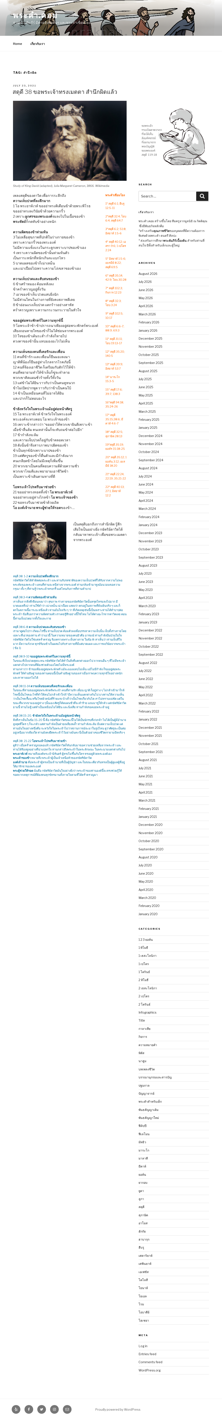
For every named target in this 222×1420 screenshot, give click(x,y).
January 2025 (148, 427)
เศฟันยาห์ (145, 1263)
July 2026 (145, 282)
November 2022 (150, 638)
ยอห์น (142, 1174)
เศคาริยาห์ (145, 1255)
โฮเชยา (144, 1320)
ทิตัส (141, 1053)
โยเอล (143, 1296)
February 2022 (149, 711)
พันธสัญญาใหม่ (149, 1118)
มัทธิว (142, 1142)
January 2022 (148, 719)
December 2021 (150, 727)
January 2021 (148, 816)
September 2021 (151, 752)
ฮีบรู (141, 1247)
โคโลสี (143, 1280)
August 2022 (148, 663)
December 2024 (150, 436)
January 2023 (148, 622)
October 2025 (149, 355)
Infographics (148, 1012)
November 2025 (150, 346)
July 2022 (145, 671)
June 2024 (146, 484)
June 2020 (146, 873)
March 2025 (147, 411)
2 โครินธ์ (144, 1004)
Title (142, 1020)
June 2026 (146, 290)
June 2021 (146, 776)
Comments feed (150, 1362)
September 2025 (151, 363)
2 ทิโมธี (144, 980)
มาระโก (144, 1150)
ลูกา (141, 1199)
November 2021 (150, 735)
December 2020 (151, 825)
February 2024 (149, 517)
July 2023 (145, 573)
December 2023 (150, 533)
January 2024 (148, 525)
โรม (141, 1304)
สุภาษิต (143, 1215)
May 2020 (146, 881)
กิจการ (143, 1037)
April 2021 (145, 792)
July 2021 (145, 768)
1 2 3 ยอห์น (146, 939)
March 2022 (147, 703)
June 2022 (146, 679)
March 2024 (147, 508)
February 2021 (149, 808)
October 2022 (149, 646)
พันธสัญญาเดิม (148, 1110)
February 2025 (149, 419)
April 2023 (146, 598)
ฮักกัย (142, 1231)
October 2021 (148, 744)
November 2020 (151, 833)
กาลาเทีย (144, 1028)
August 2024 (148, 468)
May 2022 (146, 687)
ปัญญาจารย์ (146, 1093)
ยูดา (141, 1191)
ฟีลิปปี (143, 1126)
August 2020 (148, 857)
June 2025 (146, 387)
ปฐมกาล (144, 1085)
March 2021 (147, 800)
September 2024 (151, 460)
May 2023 (146, 590)
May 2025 (146, 395)
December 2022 (150, 630)
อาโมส (143, 1223)
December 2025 (150, 338)
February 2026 (149, 322)
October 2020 (149, 841)
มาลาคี (143, 1158)
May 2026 (146, 298)
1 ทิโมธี (143, 947)
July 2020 (145, 865)
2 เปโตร (144, 996)
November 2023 (150, 541)
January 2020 (148, 914)
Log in (143, 1346)
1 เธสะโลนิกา (148, 955)
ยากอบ (143, 1182)
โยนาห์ (143, 1288)
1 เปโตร (144, 964)
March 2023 (147, 606)
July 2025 (145, 379)
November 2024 (150, 444)
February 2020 (149, 906)
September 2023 (151, 557)
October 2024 (149, 452)
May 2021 (145, 784)
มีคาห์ (142, 1166)
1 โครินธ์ (144, 972)
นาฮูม (142, 1061)
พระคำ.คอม (35, 15)
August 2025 (148, 371)
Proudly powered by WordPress (117, 1409)
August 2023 (148, 565)
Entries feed (147, 1354)
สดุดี (141, 1207)
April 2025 (146, 403)
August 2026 (148, 274)
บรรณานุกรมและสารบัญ (155, 1077)
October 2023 (149, 549)
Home (17, 44)
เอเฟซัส (144, 1272)
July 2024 (145, 476)
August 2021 (148, 760)
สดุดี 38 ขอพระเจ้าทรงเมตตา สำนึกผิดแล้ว (65, 91)
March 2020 (147, 898)
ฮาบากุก (144, 1239)
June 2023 (146, 582)
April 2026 (146, 306)
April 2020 (146, 890)
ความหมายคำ (148, 1045)
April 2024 (146, 500)
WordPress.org (150, 1370)
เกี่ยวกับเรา (37, 44)
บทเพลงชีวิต (147, 1069)
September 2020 (151, 849)
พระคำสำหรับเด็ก (150, 1101)
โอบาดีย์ (144, 1312)
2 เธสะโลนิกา (148, 988)
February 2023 (149, 614)
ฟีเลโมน (144, 1134)
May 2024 (146, 492)
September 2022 (151, 654)
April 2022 (146, 695)
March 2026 (147, 314)
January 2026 (148, 330)
